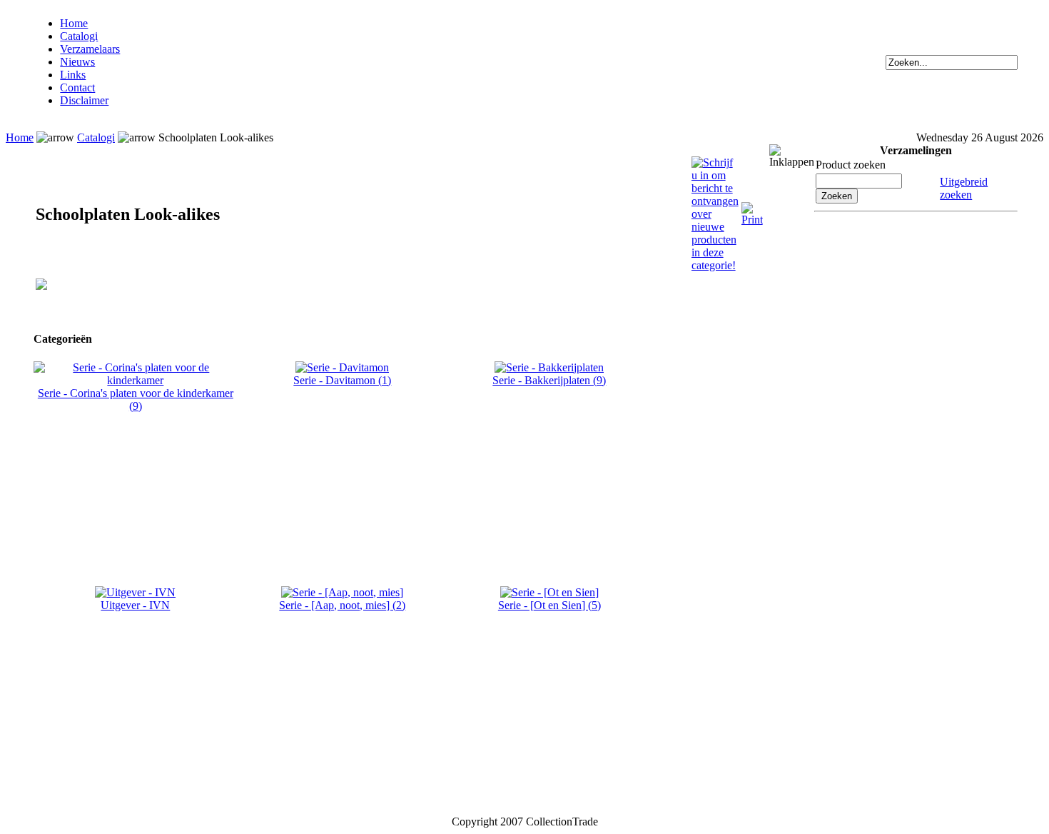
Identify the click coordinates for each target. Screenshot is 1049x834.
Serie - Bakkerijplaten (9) (549, 380)
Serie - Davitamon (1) (342, 380)
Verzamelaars (90, 49)
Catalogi (79, 36)
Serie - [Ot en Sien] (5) (549, 605)
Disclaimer (84, 100)
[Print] (752, 208)
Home (74, 23)
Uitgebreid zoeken (964, 188)
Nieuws (77, 62)
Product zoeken (851, 165)
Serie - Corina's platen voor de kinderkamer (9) (135, 399)
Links (73, 75)
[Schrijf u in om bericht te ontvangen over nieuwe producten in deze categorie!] (715, 162)
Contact (77, 87)
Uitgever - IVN (135, 605)
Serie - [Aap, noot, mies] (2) (342, 605)
